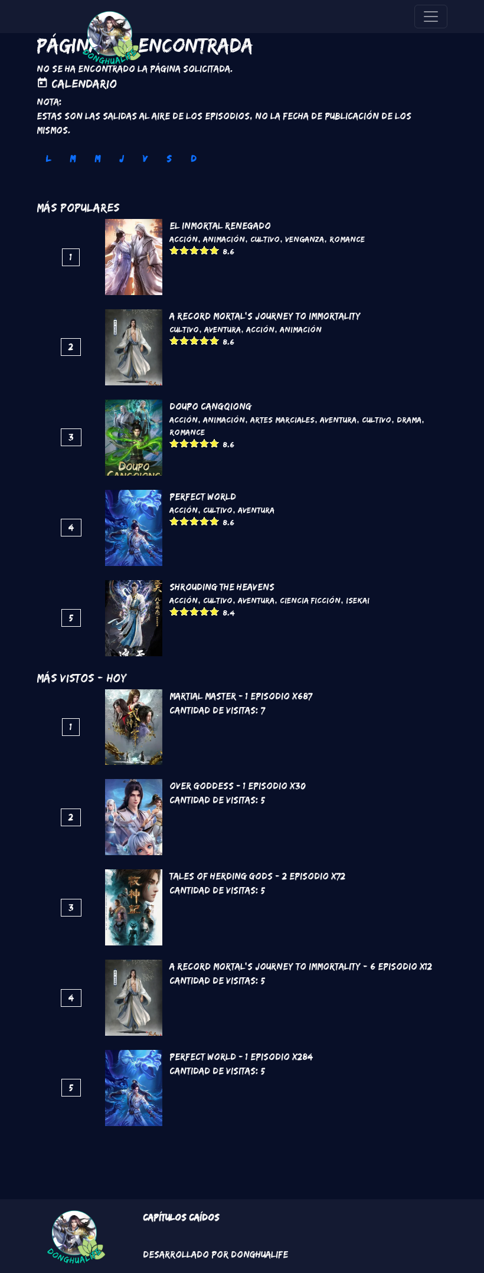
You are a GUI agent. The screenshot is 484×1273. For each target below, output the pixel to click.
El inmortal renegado (220, 226)
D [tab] (194, 158)
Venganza (304, 239)
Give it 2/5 (184, 250)
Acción (183, 239)
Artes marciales (282, 419)
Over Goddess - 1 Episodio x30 (237, 786)
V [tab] (145, 158)
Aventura (222, 329)
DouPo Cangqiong (210, 406)
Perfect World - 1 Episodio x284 (241, 1057)
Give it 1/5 (174, 250)
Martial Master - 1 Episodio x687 (240, 696)
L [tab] (48, 158)
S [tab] (169, 158)
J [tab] (121, 158)
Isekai (357, 600)
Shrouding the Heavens (221, 587)
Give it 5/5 (215, 250)
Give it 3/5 (194, 250)
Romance (347, 239)
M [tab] (73, 158)
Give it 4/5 (205, 250)
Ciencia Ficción (310, 600)
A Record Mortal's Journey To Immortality (265, 316)
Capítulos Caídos (181, 1217)
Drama (409, 419)
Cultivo (265, 239)
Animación (224, 239)
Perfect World (202, 497)
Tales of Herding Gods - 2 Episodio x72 (257, 876)
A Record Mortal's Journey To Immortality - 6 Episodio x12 (300, 966)
